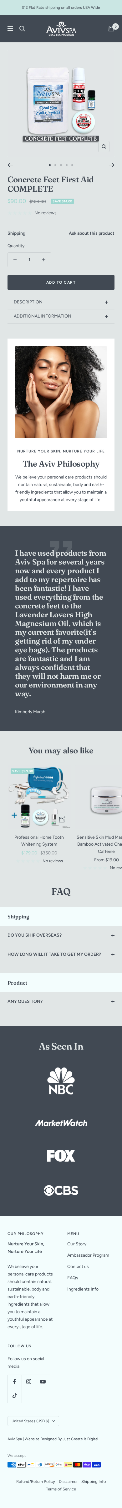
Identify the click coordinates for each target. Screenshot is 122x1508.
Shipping (16, 233)
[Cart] (111, 28)
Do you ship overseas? (35, 935)
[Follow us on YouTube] (43, 1382)
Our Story (76, 1244)
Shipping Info (93, 1481)
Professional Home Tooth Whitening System (39, 841)
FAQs (72, 1278)
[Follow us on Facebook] (15, 1382)
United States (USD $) (30, 1421)
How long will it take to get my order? (54, 954)
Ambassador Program (88, 1255)
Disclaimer (68, 1481)
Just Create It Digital (80, 1439)
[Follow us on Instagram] (29, 1382)
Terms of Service (61, 1489)
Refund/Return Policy (35, 1481)
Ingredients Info (83, 1289)
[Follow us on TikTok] (15, 1396)
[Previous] (10, 165)
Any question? (25, 1001)
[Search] (22, 28)
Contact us (78, 1266)
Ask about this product (91, 233)
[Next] (111, 165)
